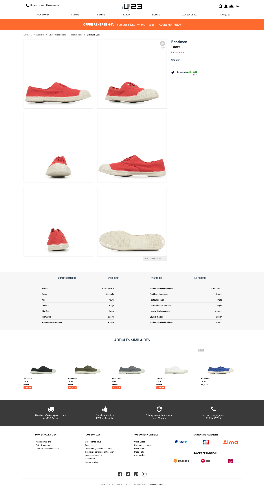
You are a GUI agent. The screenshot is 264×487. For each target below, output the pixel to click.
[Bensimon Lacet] (58, 74)
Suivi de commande (44, 445)
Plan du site (139, 455)
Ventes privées (91, 462)
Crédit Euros (139, 441)
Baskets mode (76, 34)
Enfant (127, 14)
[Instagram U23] (144, 475)
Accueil (26, 34)
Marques (225, 14)
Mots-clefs (139, 451)
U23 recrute (90, 458)
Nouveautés (43, 14)
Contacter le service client (47, 448)
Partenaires (90, 445)
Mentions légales (156, 484)
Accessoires (189, 14)
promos (155, 14)
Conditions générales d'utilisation (99, 451)
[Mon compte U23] (225, 6)
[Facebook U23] (120, 475)
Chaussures (39, 34)
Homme (75, 14)
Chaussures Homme (57, 34)
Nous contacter (52, 5)
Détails (194, 74)
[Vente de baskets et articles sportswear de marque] (132, 7)
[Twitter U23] (128, 475)
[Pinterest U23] (136, 475)
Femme (101, 14)
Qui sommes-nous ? (93, 441)
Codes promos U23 (93, 455)
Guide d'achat (140, 448)
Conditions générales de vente (98, 448)
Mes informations (43, 441)
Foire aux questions (143, 445)
